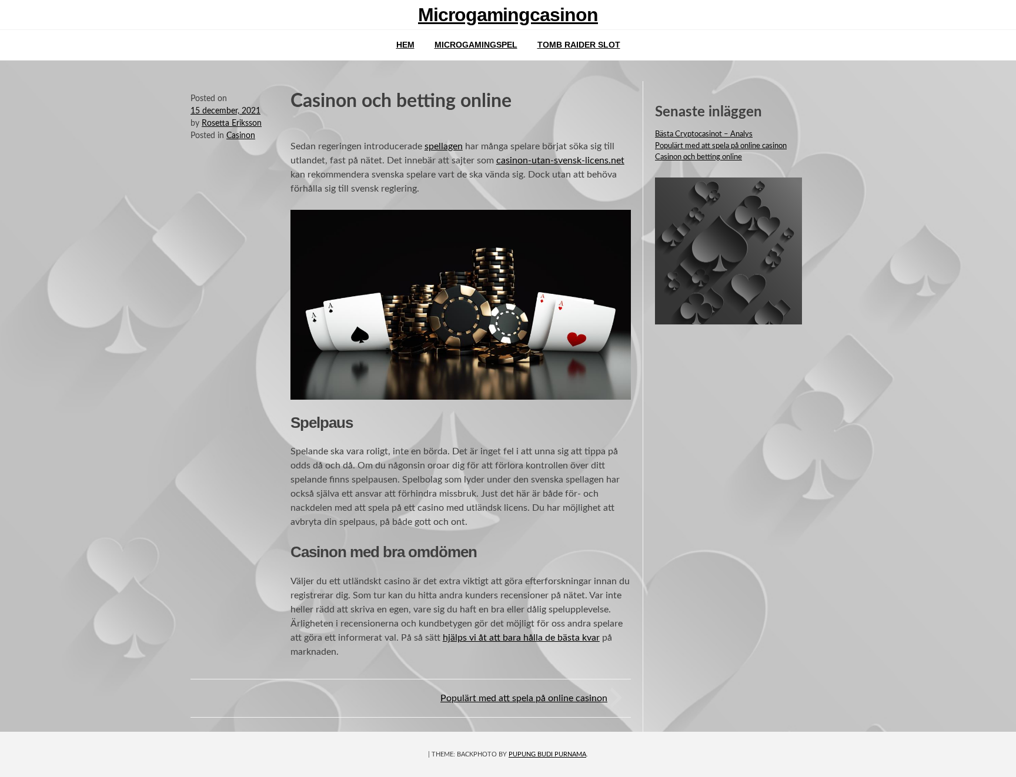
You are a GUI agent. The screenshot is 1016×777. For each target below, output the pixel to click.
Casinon (240, 136)
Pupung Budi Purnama (547, 754)
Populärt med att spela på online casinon (523, 698)
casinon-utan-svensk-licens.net (560, 160)
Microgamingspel (476, 44)
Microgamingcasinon (508, 14)
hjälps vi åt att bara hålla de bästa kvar (521, 637)
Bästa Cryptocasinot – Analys (704, 134)
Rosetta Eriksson (232, 123)
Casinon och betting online (698, 157)
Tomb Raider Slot (578, 44)
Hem (405, 44)
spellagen (444, 146)
